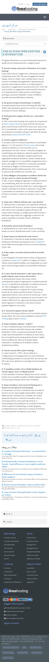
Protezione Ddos (32, 541)
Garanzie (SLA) (35, 647)
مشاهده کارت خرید (40, 4)
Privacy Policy (23, 653)
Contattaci (7, 579)
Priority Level (29, 145)
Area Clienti (30, 568)
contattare (39, 242)
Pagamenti (30, 582)
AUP (24, 647)
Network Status (32, 579)
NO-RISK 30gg (8, 653)
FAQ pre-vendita (11, 615)
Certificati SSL (31, 538)
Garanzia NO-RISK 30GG (21, 134)
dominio (5, 284)
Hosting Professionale (11, 541)
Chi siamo (7, 568)
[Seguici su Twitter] (10, 629)
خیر (10, 439)
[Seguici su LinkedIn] (19, 629)
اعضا (3, 29)
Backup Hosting (9, 555)
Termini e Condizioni (11, 647)
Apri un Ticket (31, 572)
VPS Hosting (8, 548)
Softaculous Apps (33, 555)
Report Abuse (8, 658)
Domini (6, 559)
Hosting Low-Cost (10, 538)
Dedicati (23, 318)
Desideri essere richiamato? (14, 611)
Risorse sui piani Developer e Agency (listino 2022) (24, 484)
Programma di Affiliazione (12, 582)
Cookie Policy (37, 653)
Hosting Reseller (9, 545)
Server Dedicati (9, 552)
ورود (27, 4)
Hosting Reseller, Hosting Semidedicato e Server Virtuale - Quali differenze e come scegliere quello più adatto (24, 464)
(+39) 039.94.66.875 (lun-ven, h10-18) (17, 608)
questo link (16, 260)
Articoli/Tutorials (32, 575)
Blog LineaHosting (10, 575)
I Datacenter (8, 572)
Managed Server (32, 548)
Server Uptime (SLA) (11, 124)
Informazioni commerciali (26, 29)
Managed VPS (31, 545)
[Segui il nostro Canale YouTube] (15, 629)
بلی (39, 435)
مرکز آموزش (11, 29)
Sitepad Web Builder (33, 552)
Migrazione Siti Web (33, 559)
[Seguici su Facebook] (6, 629)
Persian (20, 4)
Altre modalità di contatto (14, 618)
